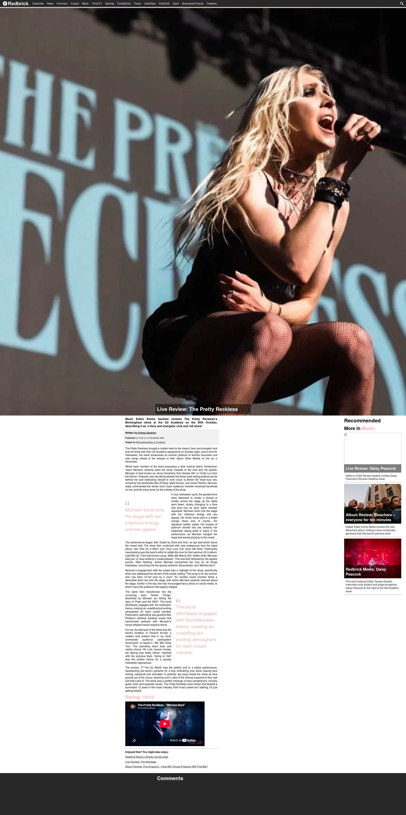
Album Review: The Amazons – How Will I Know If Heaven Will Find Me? (166, 766)
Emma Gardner (147, 433)
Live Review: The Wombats (140, 762)
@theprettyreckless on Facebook (150, 442)
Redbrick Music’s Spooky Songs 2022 (146, 757)
